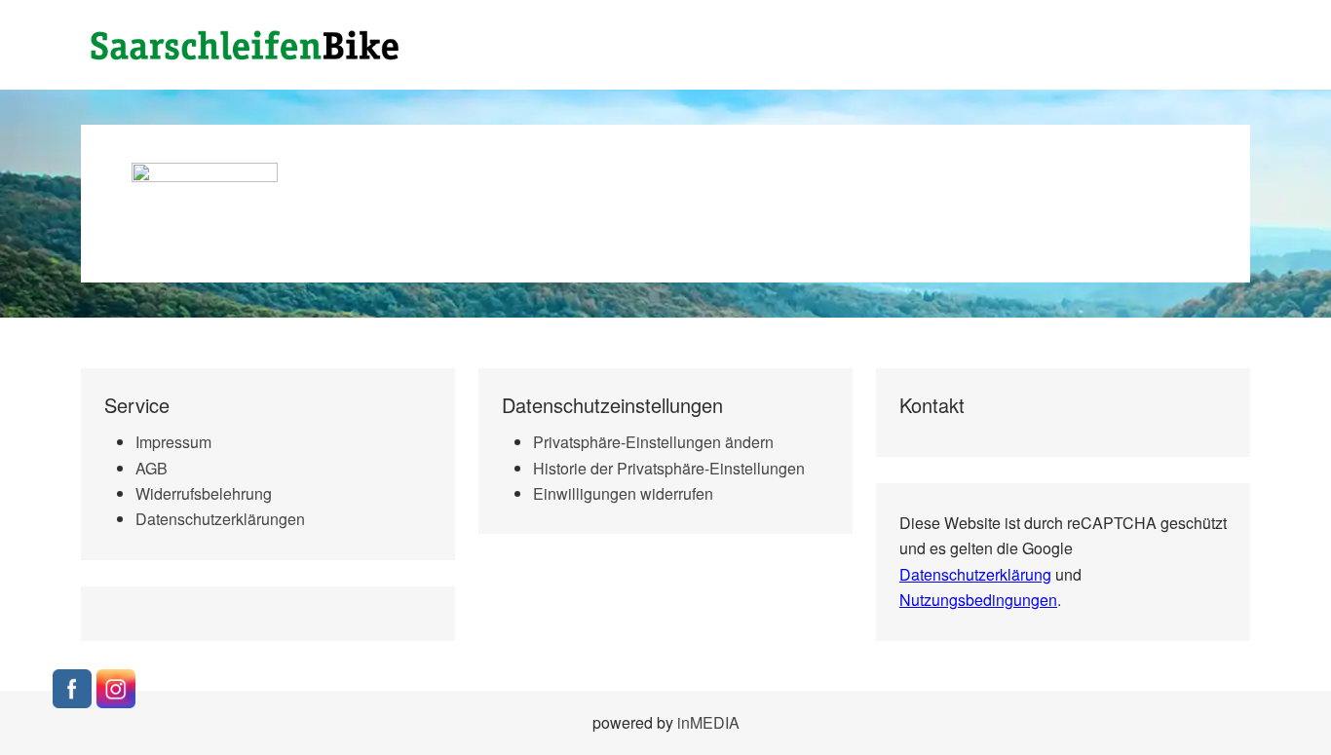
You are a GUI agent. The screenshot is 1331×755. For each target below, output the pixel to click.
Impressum (173, 442)
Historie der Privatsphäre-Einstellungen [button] (669, 468)
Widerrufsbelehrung (203, 493)
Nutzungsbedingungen (978, 599)
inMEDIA (708, 722)
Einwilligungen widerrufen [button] (623, 493)
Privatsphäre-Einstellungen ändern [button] (653, 442)
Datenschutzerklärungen (220, 519)
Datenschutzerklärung (975, 574)
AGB (151, 468)
